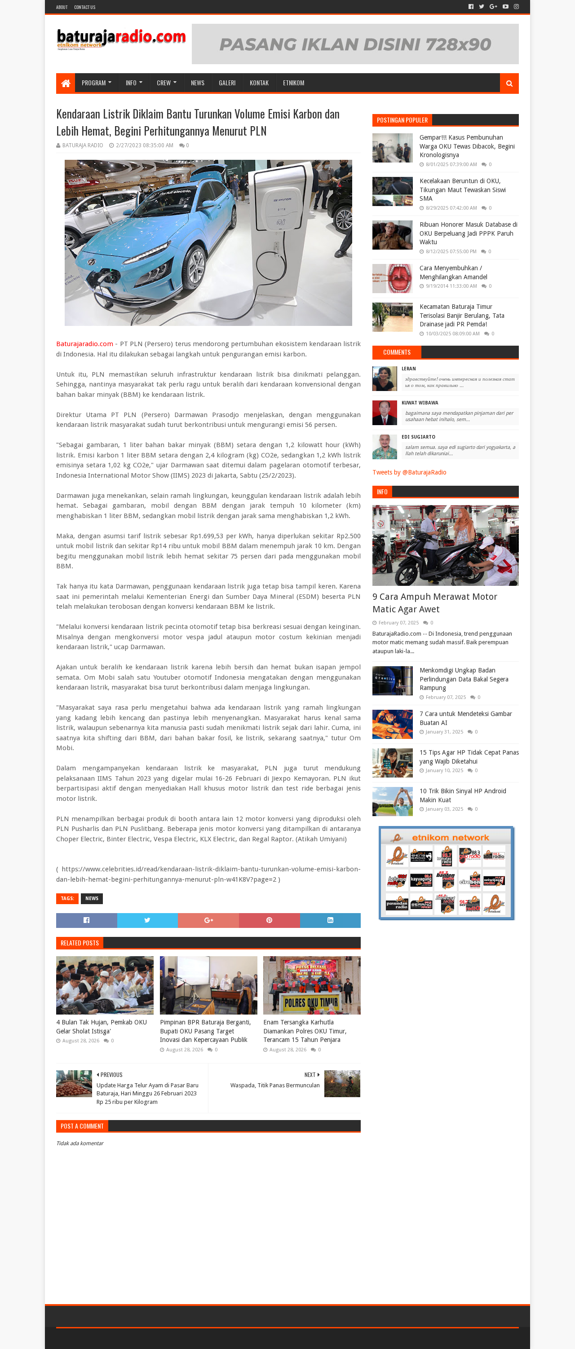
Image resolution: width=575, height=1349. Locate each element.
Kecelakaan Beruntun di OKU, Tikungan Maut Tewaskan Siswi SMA (463, 189)
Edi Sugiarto (418, 437)
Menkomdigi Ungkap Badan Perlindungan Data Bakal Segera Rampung (464, 679)
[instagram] (515, 6)
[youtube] (505, 6)
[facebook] (471, 6)
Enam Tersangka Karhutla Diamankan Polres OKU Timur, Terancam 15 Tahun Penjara (305, 1031)
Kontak (259, 82)
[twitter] (481, 6)
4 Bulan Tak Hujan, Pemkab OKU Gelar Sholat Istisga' (101, 1027)
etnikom (293, 82)
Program (94, 82)
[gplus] (493, 6)
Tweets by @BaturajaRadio (409, 472)
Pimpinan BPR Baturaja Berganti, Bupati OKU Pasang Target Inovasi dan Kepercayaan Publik (205, 1031)
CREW (164, 82)
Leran (409, 368)
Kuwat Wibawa (420, 402)
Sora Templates (106, 1338)
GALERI (227, 82)
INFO (131, 82)
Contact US (84, 7)
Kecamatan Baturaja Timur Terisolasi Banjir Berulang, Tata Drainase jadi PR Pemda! (462, 315)
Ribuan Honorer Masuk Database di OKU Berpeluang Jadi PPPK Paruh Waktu (469, 233)
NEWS (197, 82)
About (61, 7)
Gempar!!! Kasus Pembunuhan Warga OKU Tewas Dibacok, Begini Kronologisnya (467, 146)
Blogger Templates (157, 1338)
